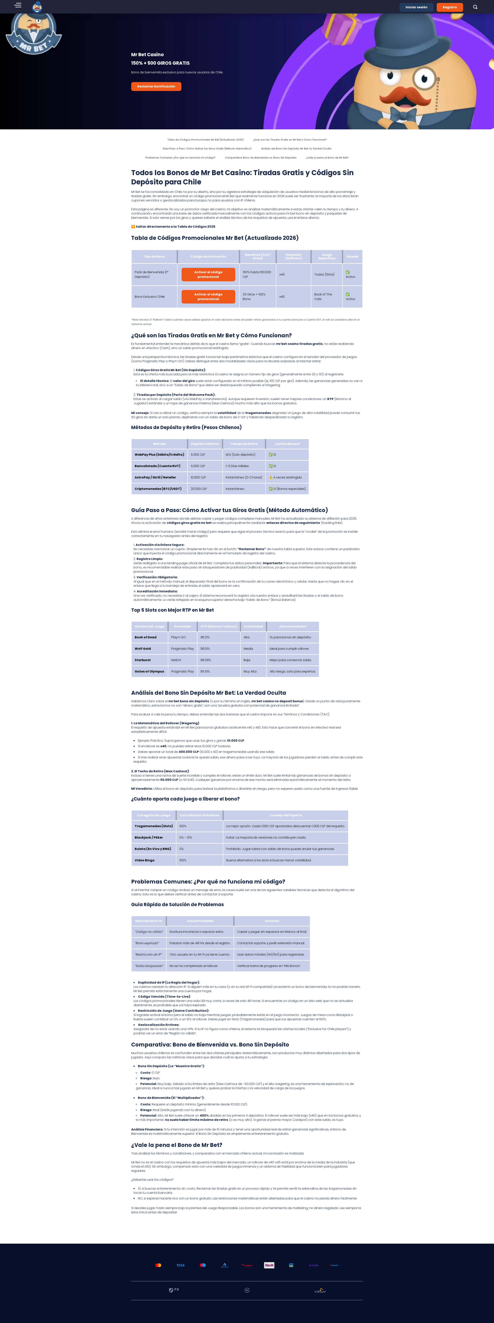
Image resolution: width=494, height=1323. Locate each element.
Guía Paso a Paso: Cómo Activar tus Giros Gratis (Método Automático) (207, 148)
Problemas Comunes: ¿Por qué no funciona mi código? (180, 157)
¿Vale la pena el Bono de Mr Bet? (327, 157)
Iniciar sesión (416, 7)
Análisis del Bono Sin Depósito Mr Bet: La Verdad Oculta (296, 148)
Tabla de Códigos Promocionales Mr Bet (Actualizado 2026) (205, 140)
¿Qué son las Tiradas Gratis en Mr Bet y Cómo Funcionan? (290, 140)
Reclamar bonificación (156, 86)
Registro (450, 7)
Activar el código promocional (208, 274)
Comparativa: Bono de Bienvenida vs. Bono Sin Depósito (261, 157)
